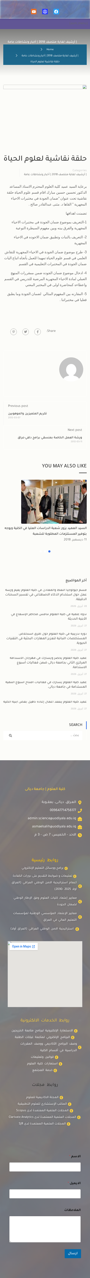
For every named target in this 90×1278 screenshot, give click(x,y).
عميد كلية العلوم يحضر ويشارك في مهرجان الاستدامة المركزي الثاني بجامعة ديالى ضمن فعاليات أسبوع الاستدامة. (48, 663)
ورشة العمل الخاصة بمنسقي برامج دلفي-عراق (50, 437)
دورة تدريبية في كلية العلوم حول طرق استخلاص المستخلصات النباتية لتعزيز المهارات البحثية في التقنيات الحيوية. (46, 638)
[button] (49, 551)
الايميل (74, 1183)
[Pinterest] (13, 332)
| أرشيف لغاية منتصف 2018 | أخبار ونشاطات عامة (50, 56)
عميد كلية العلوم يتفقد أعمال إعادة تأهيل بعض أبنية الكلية (45, 702)
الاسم (75, 1157)
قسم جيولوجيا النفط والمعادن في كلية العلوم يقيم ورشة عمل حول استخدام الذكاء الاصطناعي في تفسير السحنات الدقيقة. (46, 595)
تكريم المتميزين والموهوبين (27, 413)
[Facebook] (56, 11)
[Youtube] (33, 11)
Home (50, 49)
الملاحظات (72, 1210)
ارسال (73, 1254)
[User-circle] (45, 11)
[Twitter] (25, 332)
